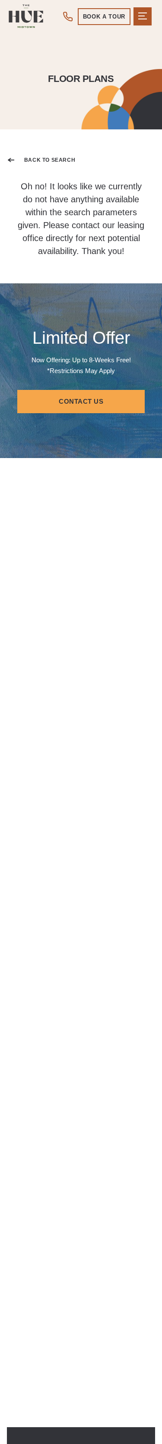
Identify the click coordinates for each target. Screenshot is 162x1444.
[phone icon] (68, 16)
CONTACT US (81, 401)
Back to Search (49, 160)
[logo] (26, 16)
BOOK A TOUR (104, 16)
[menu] (142, 16)
